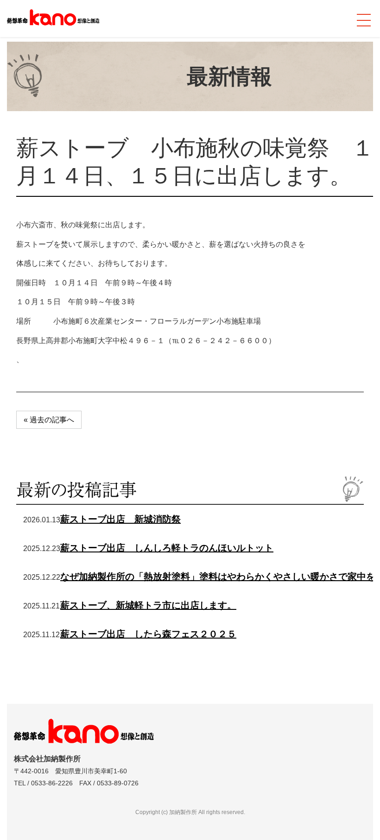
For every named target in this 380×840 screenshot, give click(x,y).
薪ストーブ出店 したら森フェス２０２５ (148, 634)
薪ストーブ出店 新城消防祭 (120, 519)
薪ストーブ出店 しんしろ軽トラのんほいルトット (166, 548)
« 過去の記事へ (49, 420)
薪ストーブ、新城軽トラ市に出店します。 (148, 605)
